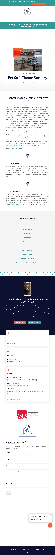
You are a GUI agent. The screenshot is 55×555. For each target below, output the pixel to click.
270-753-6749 (12, 359)
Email (8, 460)
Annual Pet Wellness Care (27, 225)
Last (29, 457)
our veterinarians (13, 204)
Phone (7, 466)
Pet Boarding (27, 233)
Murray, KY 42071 (12, 343)
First (6, 457)
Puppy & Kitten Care (27, 250)
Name (8, 452)
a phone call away (17, 148)
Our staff (22, 119)
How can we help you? (12, 472)
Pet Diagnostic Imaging (27, 242)
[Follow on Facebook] (27, 552)
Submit (9, 493)
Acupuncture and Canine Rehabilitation (27, 263)
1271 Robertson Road (13, 341)
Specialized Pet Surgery (27, 258)
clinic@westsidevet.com (14, 361)
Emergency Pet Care (27, 229)
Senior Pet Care (27, 254)
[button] (50, 525)
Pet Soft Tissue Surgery (27, 246)
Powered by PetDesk (38, 549)
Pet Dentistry (27, 237)
